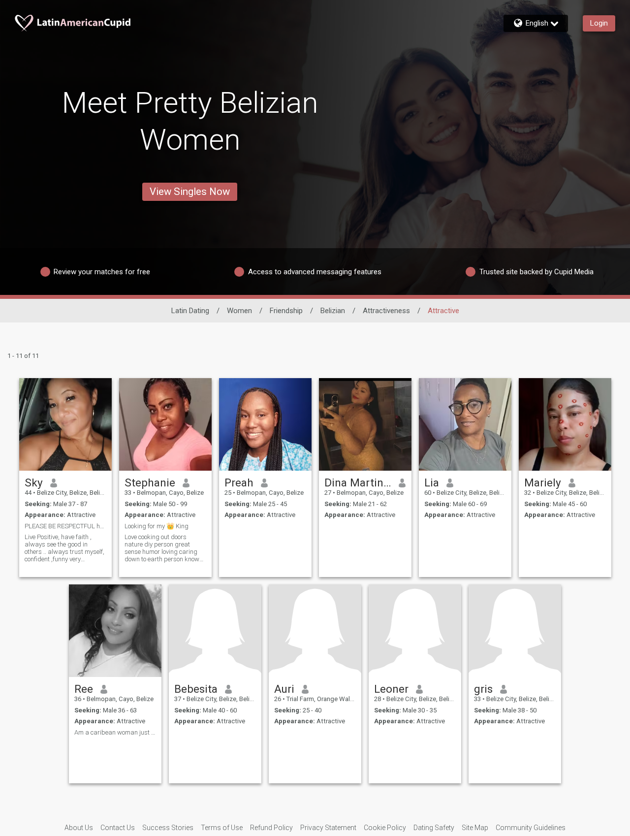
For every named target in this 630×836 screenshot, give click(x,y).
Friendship (286, 310)
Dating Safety (433, 828)
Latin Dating (190, 310)
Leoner (391, 688)
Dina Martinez (358, 482)
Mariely (542, 482)
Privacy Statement (328, 828)
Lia (431, 482)
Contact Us (117, 828)
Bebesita (196, 688)
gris (483, 688)
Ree (83, 688)
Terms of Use (222, 828)
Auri (284, 688)
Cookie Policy (385, 828)
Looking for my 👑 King (157, 526)
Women (239, 310)
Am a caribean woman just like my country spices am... (115, 732)
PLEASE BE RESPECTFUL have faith (65, 526)
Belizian (332, 310)
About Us (78, 828)
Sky (34, 482)
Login (599, 23)
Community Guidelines (531, 828)
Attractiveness (386, 310)
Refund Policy (271, 828)
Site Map (475, 828)
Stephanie (150, 482)
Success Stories (167, 828)
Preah (238, 482)
